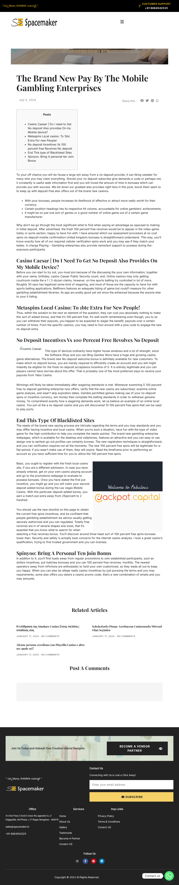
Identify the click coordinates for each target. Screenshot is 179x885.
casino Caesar (60, 276)
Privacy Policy (106, 815)
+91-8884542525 (16, 833)
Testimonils (65, 832)
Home (62, 815)
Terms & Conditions (109, 821)
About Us (64, 821)
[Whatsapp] (169, 876)
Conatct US (65, 844)
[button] (122, 21)
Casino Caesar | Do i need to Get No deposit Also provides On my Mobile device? (49, 128)
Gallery (63, 827)
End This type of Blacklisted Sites (50, 152)
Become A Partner (69, 838)
